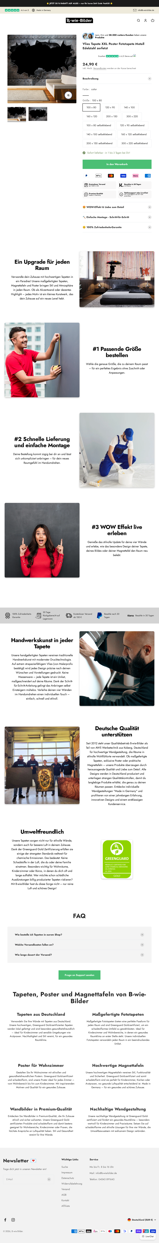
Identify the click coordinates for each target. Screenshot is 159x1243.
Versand (65, 1189)
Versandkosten (99, 68)
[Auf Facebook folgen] (5, 1220)
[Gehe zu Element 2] (38, 114)
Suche (64, 1167)
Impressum (66, 1172)
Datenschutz (67, 1178)
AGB (63, 1195)
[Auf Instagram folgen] (13, 1220)
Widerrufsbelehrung (71, 1183)
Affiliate (65, 1206)
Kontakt (65, 1200)
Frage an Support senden (79, 975)
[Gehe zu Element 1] (16, 114)
